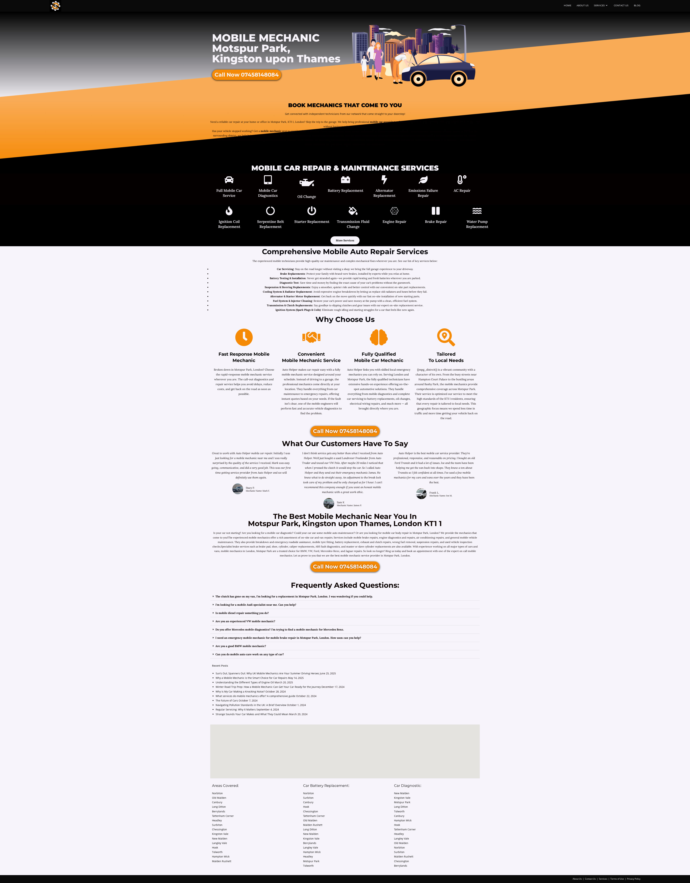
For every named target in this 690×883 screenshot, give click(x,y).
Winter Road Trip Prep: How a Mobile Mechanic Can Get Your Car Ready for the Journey (268, 687)
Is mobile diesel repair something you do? (242, 613)
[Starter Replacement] (311, 211)
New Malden (219, 838)
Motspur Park (311, 861)
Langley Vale (219, 843)
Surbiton (217, 825)
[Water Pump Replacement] (477, 211)
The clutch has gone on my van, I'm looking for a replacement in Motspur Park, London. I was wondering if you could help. (294, 596)
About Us (577, 878)
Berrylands (218, 811)
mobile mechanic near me (252, 458)
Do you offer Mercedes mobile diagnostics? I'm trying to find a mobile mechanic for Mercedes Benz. (279, 629)
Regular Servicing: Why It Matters (236, 709)
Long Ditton (219, 806)
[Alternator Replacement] (384, 180)
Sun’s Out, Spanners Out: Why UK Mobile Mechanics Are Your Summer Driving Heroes (267, 673)
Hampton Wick (220, 856)
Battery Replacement (345, 190)
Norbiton (217, 793)
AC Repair (462, 190)
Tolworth (217, 852)
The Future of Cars (227, 700)
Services (603, 878)
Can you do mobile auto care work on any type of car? (249, 654)
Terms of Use (617, 878)
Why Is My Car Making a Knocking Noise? (240, 691)
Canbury (217, 802)
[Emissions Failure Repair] (423, 180)
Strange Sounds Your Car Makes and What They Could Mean (252, 714)
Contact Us (590, 878)
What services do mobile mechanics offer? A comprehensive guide (255, 696)
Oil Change (306, 196)
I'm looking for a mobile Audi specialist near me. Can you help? (255, 604)
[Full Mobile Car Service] (229, 180)
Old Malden (219, 797)
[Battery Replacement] (345, 180)
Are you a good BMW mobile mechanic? (240, 646)
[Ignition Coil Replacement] (229, 211)
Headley (217, 820)
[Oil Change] (307, 183)
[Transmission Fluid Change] (353, 211)
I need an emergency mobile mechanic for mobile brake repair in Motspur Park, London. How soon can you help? (288, 637)
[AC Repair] (461, 180)
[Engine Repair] (394, 211)
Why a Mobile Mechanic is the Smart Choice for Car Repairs (251, 678)
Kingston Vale (220, 834)
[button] (345, 596)
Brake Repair (436, 221)
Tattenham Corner (223, 816)
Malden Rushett (221, 861)
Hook (215, 847)
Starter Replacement (311, 221)
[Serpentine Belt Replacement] (270, 211)
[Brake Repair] (435, 211)
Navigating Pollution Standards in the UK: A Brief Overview (251, 705)
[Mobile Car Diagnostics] (267, 180)
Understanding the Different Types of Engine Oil (245, 682)
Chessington (219, 829)
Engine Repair (394, 221)
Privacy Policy (633, 878)
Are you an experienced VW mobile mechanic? (245, 621)
